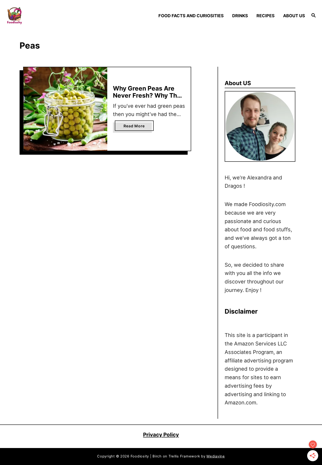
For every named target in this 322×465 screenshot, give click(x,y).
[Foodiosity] (43, 16)
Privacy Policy (161, 435)
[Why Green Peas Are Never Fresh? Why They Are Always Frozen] (65, 109)
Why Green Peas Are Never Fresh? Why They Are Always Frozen (148, 95)
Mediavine (215, 456)
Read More (136, 127)
